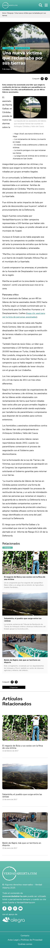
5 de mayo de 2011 (9, 69)
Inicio (4, 13)
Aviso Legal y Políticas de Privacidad (25, 939)
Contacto (25, 935)
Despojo (10, 13)
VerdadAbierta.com (26, 902)
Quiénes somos (25, 944)
